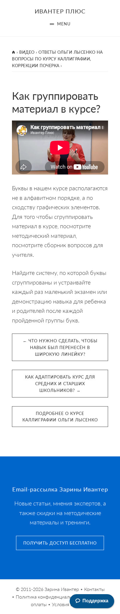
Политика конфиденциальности (50, 596)
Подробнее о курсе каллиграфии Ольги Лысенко (60, 416)
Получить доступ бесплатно (60, 543)
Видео (27, 52)
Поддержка (95, 600)
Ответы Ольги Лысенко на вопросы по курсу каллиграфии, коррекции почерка (57, 58)
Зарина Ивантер (62, 589)
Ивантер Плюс (60, 11)
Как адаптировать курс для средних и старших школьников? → (60, 383)
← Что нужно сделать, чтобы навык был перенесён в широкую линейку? (60, 347)
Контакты (94, 589)
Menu (63, 24)
